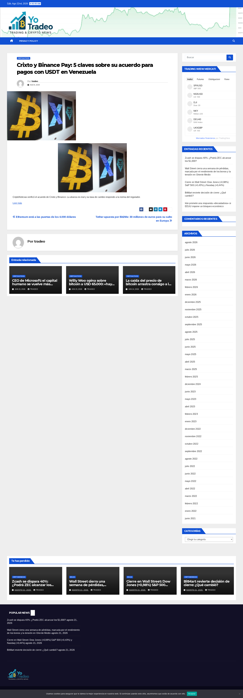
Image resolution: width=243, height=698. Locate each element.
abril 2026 (190, 272)
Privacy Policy (28, 41)
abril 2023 (190, 406)
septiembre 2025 (193, 324)
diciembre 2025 (193, 302)
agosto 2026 (191, 242)
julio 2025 (190, 339)
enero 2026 (191, 294)
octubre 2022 (191, 444)
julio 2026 (190, 250)
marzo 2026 (191, 279)
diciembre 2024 (193, 384)
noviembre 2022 (193, 436)
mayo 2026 (190, 265)
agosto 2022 (191, 459)
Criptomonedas (19, 577)
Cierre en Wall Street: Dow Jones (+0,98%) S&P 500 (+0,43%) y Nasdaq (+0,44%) (148, 584)
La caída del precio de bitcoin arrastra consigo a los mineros (149, 284)
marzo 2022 (191, 496)
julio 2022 (190, 466)
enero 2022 (191, 511)
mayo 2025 (190, 354)
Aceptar (191, 694)
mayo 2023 (190, 399)
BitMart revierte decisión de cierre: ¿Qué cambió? (206, 583)
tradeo (35, 81)
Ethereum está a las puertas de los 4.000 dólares (45, 216)
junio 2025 (190, 347)
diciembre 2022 (193, 429)
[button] (234, 41)
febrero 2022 (191, 503)
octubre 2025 (191, 317)
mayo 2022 (190, 481)
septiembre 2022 (193, 451)
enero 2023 (191, 421)
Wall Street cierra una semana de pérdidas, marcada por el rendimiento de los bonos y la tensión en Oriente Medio (208, 171)
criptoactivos (23, 58)
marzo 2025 (191, 369)
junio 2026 (190, 257)
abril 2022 (190, 488)
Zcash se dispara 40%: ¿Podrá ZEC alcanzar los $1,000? (31, 584)
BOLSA (72, 577)
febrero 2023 (191, 414)
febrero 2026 (191, 287)
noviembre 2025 (193, 309)
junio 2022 (190, 473)
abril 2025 (190, 362)
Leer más (17, 203)
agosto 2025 (191, 332)
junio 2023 (190, 391)
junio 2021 (190, 518)
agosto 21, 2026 (23, 590)
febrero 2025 (191, 376)
